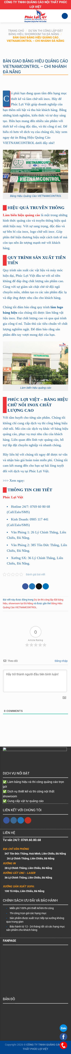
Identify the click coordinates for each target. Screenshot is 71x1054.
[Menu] (5, 15)
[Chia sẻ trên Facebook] (25, 586)
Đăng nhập (61, 660)
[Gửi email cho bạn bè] (39, 586)
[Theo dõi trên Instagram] (13, 820)
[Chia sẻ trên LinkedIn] (46, 586)
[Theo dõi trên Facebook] (6, 820)
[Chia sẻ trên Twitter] (32, 586)
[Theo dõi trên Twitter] (20, 820)
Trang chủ (16, 30)
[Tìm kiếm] (65, 16)
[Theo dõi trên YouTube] (28, 820)
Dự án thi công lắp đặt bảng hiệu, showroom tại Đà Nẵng (36, 32)
